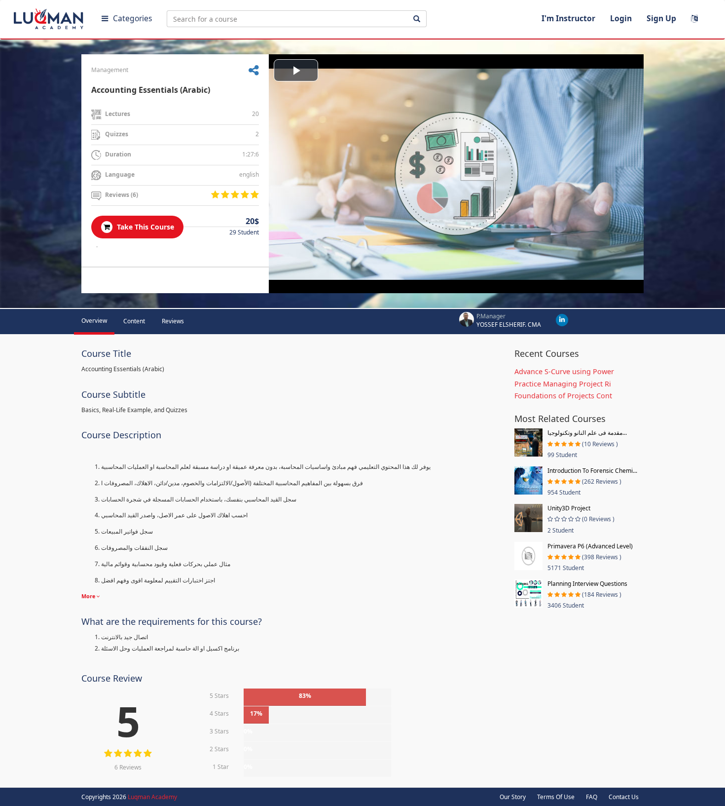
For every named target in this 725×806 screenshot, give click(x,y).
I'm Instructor (568, 18)
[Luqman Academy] (50, 17)
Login (621, 18)
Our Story (513, 797)
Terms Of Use (556, 797)
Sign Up (661, 18)
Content (134, 321)
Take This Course (144, 226)
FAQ (591, 797)
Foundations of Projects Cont (563, 395)
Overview (94, 320)
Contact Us (624, 797)
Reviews (173, 321)
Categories (132, 18)
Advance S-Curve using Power (564, 371)
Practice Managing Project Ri (562, 383)
